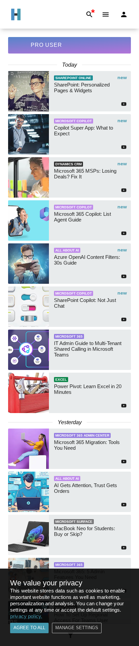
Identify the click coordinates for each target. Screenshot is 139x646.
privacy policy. (26, 616)
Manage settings (76, 627)
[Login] (124, 14)
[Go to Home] (16, 14)
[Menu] (106, 14)
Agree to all (29, 627)
